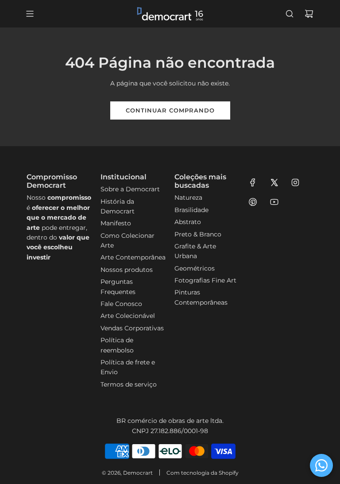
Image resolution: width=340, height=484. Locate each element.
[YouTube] (274, 202)
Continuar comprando (170, 110)
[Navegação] (29, 13)
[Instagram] (295, 182)
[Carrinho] (309, 13)
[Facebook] (253, 182)
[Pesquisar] (289, 13)
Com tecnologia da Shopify (202, 472)
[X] (274, 182)
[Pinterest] (253, 202)
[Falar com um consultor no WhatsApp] (321, 465)
